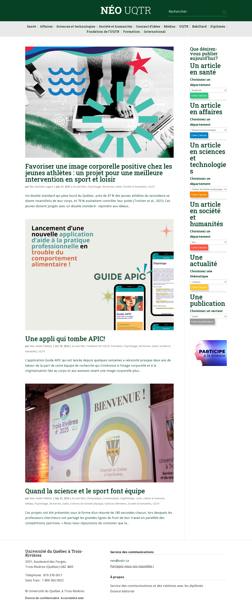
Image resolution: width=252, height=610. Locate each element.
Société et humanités (115, 26)
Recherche (108, 186)
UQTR (183, 26)
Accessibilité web (72, 598)
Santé (31, 26)
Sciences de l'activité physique (86, 503)
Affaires (46, 26)
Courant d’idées (148, 26)
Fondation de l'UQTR (98, 346)
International (155, 32)
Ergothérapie (127, 498)
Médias (169, 26)
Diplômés (217, 26)
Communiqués (111, 498)
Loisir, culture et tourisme (150, 498)
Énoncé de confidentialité (42, 598)
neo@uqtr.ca (119, 560)
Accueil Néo (79, 186)
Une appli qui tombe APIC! (65, 338)
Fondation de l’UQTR (103, 32)
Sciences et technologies (75, 26)
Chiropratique (94, 498)
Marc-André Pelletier (40, 346)
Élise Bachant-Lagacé (41, 186)
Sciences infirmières (116, 503)
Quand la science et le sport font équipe (85, 491)
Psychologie (94, 186)
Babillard (199, 26)
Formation (131, 32)
